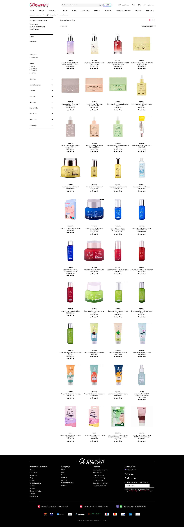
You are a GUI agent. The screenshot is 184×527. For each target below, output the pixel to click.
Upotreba (33, 114)
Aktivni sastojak (35, 85)
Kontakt (32, 480)
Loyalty (32, 494)
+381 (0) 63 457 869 (140, 506)
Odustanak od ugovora (100, 483)
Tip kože (32, 91)
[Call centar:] (81, 506)
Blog (31, 478)
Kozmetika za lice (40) (37, 27)
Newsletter (33, 475)
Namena (33, 102)
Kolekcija (33, 79)
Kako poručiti (97, 472)
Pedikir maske (34, 29)
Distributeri (33, 472)
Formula (32, 96)
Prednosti (33, 119)
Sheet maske (34, 24)
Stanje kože (34, 108)
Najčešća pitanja (35, 483)
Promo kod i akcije (99, 478)
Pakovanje (33, 125)
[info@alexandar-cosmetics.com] (135, 478)
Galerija (32, 488)
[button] (139, 5)
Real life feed (34, 496)
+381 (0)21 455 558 (97, 506)
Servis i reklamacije (99, 486)
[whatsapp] (121, 506)
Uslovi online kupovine (100, 470)
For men (64, 480)
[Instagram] (128, 478)
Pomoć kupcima (98, 475)
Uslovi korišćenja (98, 480)
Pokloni (63, 485)
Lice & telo (64, 475)
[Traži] (100, 5)
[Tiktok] (132, 478)
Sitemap (32, 486)
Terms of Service (144, 491)
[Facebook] (125, 478)
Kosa (63, 469)
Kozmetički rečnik (36, 491)
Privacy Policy (133, 491)
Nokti (63, 472)
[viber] (118, 506)
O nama (32, 470)
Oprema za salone (67, 483)
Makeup (64, 477)
